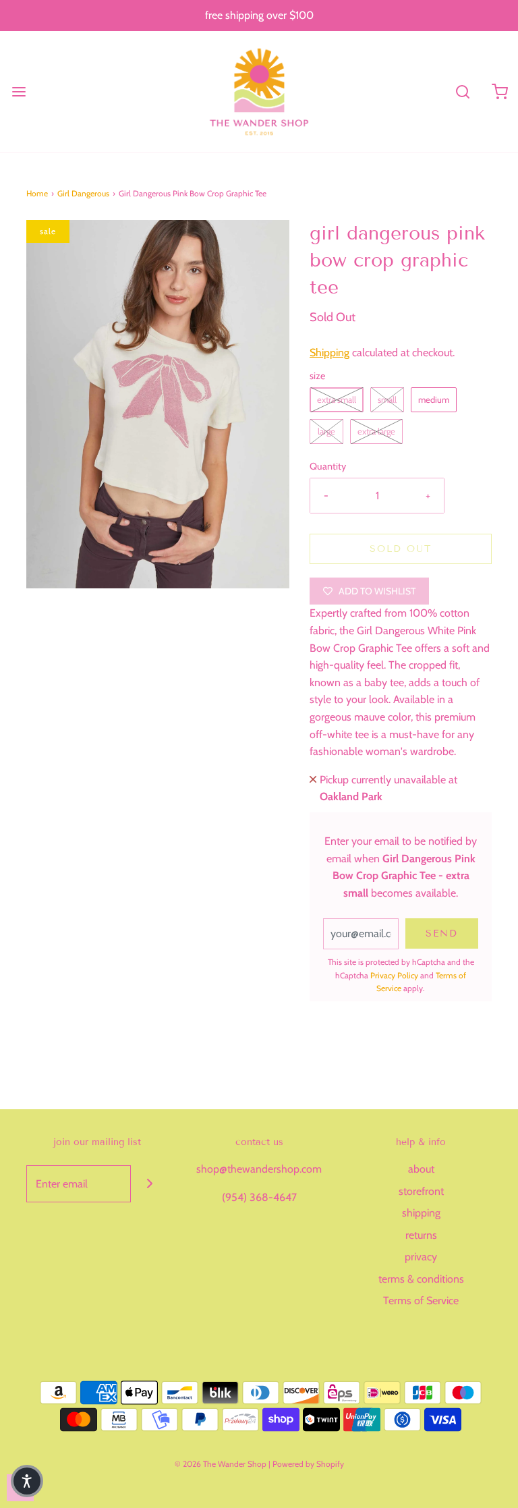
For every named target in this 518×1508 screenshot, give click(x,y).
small (387, 399)
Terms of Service (421, 1300)
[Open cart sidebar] (499, 91)
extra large (376, 431)
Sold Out (401, 549)
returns (421, 1235)
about (421, 1169)
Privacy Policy (394, 975)
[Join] (149, 1183)
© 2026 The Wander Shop (221, 1464)
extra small (336, 399)
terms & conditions (421, 1279)
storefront (421, 1191)
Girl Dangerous (83, 193)
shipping (421, 1212)
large (326, 431)
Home (37, 193)
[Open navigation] (18, 91)
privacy (421, 1256)
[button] (27, 1481)
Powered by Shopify (308, 1464)
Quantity (328, 466)
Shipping (329, 352)
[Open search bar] (462, 91)
